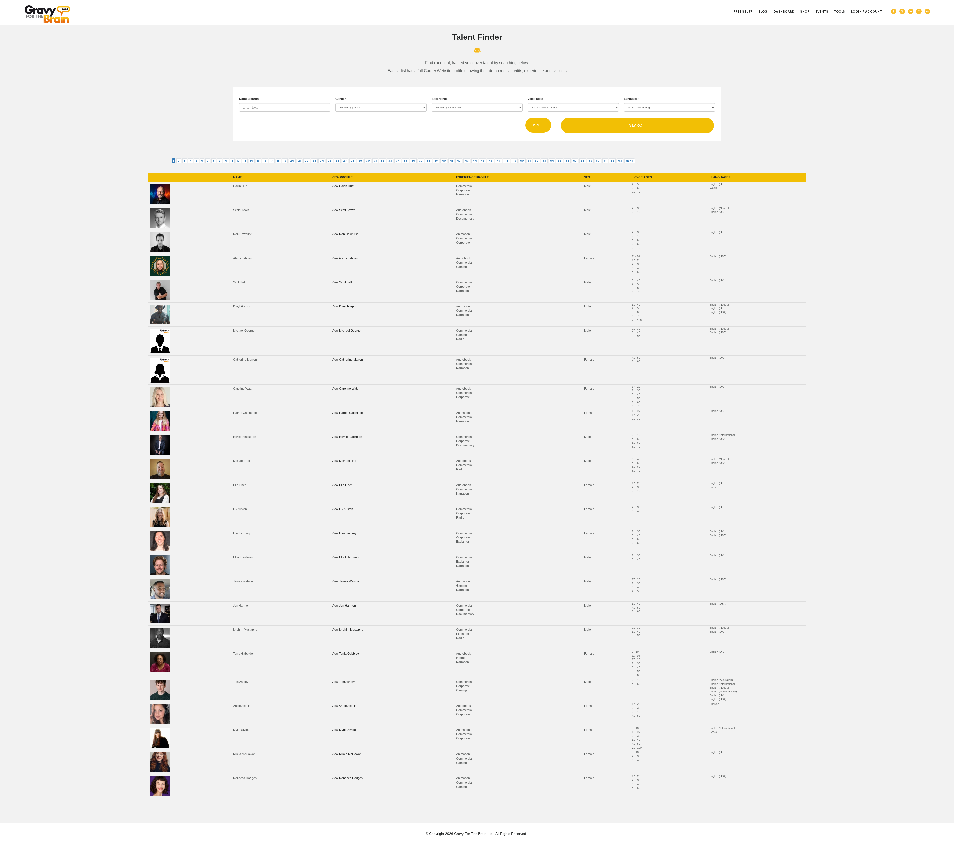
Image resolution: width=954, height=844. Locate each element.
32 (382, 161)
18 (278, 161)
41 (451, 161)
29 (360, 161)
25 (330, 161)
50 (522, 161)
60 (598, 161)
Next (630, 161)
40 (444, 161)
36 (413, 161)
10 (225, 161)
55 (559, 161)
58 (582, 161)
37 (421, 161)
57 (575, 161)
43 (467, 161)
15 (258, 161)
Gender (340, 99)
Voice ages (535, 99)
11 (232, 161)
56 (567, 161)
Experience (440, 99)
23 (314, 161)
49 (514, 161)
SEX (587, 177)
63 (620, 161)
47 (499, 161)
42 (459, 161)
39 (436, 161)
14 (251, 161)
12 (238, 161)
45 (483, 161)
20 (292, 161)
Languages (631, 99)
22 (307, 161)
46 (491, 161)
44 (475, 161)
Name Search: (249, 99)
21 (299, 161)
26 (337, 161)
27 (345, 161)
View (342, 186)
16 (265, 161)
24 (322, 161)
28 (353, 161)
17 (271, 161)
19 (284, 161)
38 (428, 161)
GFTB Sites (47, 14)
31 (375, 161)
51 (529, 161)
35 (405, 161)
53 (544, 161)
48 (506, 161)
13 (244, 161)
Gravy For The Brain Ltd (473, 834)
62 (612, 161)
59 (590, 161)
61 (605, 161)
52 (536, 161)
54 (552, 161)
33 (390, 161)
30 (368, 161)
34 (398, 161)
